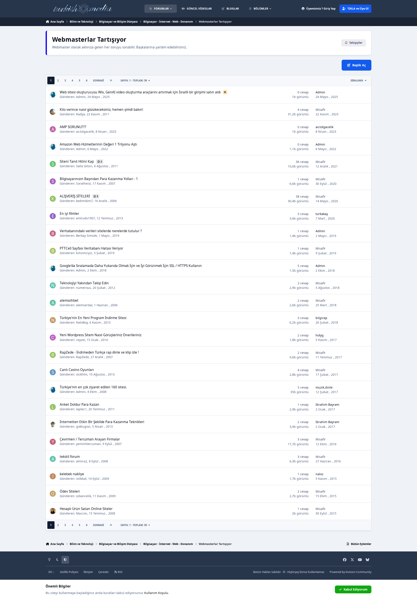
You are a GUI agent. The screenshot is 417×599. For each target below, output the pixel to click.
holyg (320, 335)
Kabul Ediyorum (355, 589)
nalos (319, 474)
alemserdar (84, 305)
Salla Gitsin (84, 166)
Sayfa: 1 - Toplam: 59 (134, 80)
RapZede (82, 357)
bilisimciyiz (84, 253)
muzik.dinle (324, 387)
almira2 (81, 461)
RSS (119, 572)
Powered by (350, 572)
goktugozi (83, 426)
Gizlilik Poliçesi (69, 572)
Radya (80, 114)
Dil (50, 572)
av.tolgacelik (85, 131)
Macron (81, 513)
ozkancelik (83, 496)
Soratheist (83, 183)
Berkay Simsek (86, 235)
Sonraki (98, 80)
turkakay (322, 214)
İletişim (88, 572)
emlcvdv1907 (85, 218)
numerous (83, 288)
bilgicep (321, 318)
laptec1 (81, 409)
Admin (81, 97)
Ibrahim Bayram (327, 404)
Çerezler (103, 572)
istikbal (81, 479)
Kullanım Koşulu (156, 593)
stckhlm (81, 374)
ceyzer (80, 340)
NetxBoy (82, 322)
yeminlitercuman (88, 444)
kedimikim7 (84, 201)
